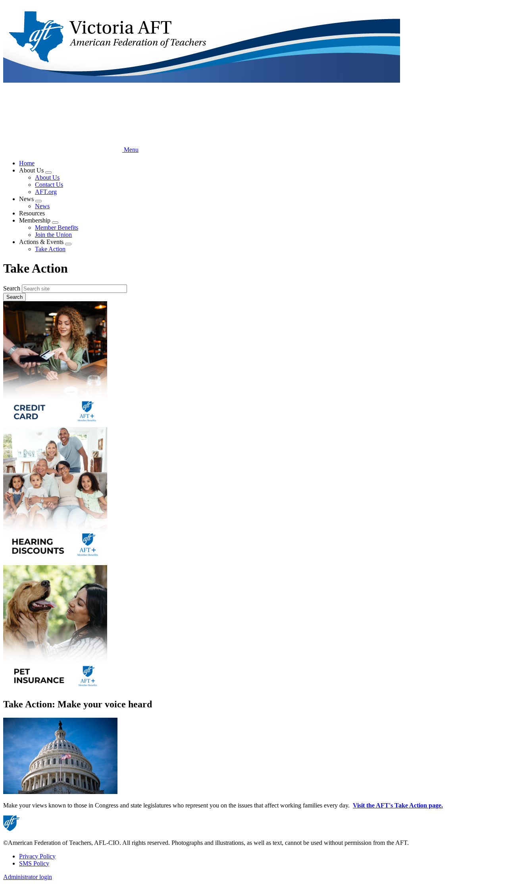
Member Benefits (56, 227)
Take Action (50, 249)
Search (11, 288)
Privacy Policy (37, 856)
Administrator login (27, 876)
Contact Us (49, 184)
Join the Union (53, 234)
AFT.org (46, 191)
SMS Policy (34, 863)
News (42, 206)
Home (27, 163)
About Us (47, 177)
